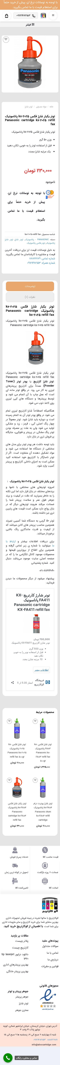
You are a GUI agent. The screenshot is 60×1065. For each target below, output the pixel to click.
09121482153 (40, 1039)
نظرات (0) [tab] (30, 297)
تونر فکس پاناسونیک (36, 243)
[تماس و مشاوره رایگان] (7, 1057)
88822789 (52, 1039)
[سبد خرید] (6, 16)
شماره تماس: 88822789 (42, 258)
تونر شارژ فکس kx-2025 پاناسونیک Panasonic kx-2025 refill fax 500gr (17, 750)
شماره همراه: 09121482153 (41, 263)
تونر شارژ (28, 106)
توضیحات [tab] (30, 286)
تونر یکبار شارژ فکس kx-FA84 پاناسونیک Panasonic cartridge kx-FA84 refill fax (17, 812)
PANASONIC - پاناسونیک (37, 239)
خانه (51, 106)
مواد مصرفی (41, 106)
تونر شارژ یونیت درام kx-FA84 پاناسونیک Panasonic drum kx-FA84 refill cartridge (43, 812)
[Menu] (53, 15)
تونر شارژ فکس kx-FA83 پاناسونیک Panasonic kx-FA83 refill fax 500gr (43, 753)
